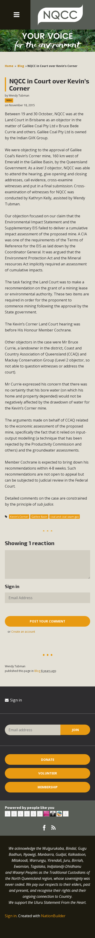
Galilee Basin (39, 516)
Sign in (15, 700)
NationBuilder (53, 915)
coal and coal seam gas (64, 516)
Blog (21, 66)
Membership (48, 787)
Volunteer (47, 773)
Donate (47, 759)
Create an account (23, 632)
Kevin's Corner (19, 516)
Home (9, 66)
